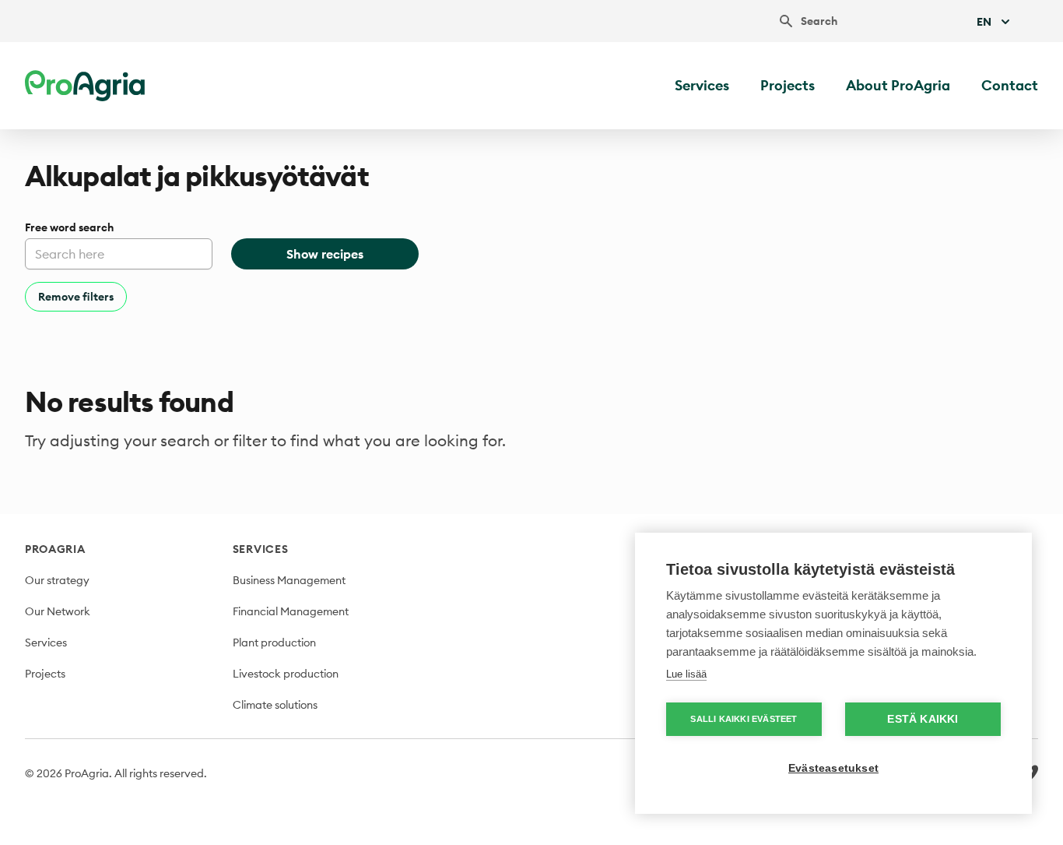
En (984, 22)
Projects (787, 85)
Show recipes (324, 254)
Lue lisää (686, 674)
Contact (1009, 85)
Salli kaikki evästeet (743, 719)
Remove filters (76, 297)
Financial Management (291, 611)
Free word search (69, 227)
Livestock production (286, 674)
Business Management (289, 580)
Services (702, 85)
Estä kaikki (922, 719)
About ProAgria (898, 85)
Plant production (274, 643)
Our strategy (57, 580)
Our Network (57, 611)
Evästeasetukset (833, 768)
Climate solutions (275, 705)
